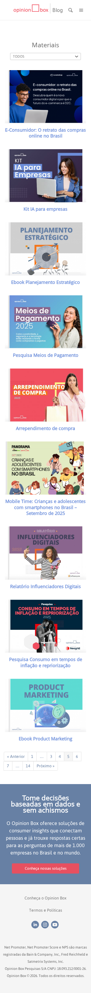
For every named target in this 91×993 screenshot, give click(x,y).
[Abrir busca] (71, 9)
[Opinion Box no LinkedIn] (36, 924)
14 (28, 765)
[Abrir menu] (81, 9)
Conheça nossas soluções (45, 868)
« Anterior (16, 756)
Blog (57, 10)
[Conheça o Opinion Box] (31, 10)
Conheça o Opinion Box (45, 898)
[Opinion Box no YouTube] (55, 924)
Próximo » (46, 765)
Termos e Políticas (45, 910)
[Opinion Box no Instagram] (46, 924)
